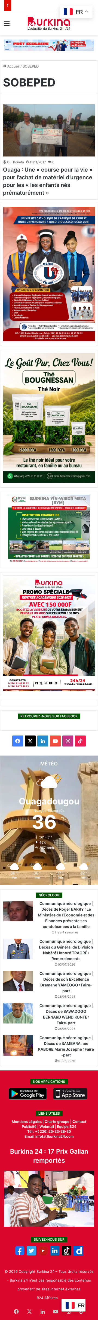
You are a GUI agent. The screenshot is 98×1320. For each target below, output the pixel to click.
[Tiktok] (66, 1254)
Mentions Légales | (28, 1121)
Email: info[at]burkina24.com (49, 1136)
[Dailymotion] (78, 1254)
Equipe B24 (66, 1126)
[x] (31, 1254)
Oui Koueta (15, 162)
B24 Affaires (47, 1298)
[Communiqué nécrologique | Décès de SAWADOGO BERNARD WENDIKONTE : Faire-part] (18, 1013)
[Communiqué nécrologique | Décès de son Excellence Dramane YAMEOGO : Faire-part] (18, 981)
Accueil (13, 66)
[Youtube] (43, 1254)
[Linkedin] (55, 1254)
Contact (79, 1121)
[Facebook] (19, 1254)
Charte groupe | (58, 1121)
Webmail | (47, 1126)
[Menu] (7, 25)
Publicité (29, 1126)
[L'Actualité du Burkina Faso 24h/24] (49, 23)
